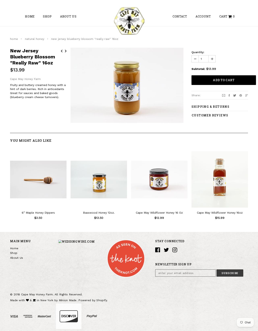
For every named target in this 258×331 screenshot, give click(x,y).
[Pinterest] (240, 95)
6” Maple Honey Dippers (38, 212)
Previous (61, 51)
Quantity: (197, 52)
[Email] (223, 95)
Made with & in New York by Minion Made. (43, 300)
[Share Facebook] (229, 95)
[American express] (28, 316)
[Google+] (246, 95)
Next (66, 51)
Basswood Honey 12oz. (99, 212)
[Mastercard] (45, 316)
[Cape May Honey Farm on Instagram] (174, 250)
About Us (16, 257)
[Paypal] (91, 316)
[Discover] (69, 316)
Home (14, 248)
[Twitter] (234, 95)
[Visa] (14, 316)
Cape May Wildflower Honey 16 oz (159, 212)
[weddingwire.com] (76, 241)
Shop (13, 252)
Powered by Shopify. (93, 300)
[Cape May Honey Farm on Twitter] (166, 250)
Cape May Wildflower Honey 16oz (220, 212)
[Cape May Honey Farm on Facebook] (157, 250)
